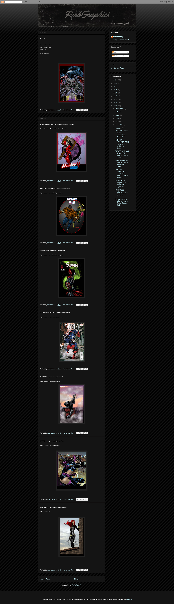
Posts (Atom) (76, 585)
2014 (116, 102)
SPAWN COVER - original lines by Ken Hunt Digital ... (121, 163)
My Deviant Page (117, 68)
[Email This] (77, 110)
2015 (116, 99)
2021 (116, 86)
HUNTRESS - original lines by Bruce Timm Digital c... (121, 193)
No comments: (68, 110)
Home (76, 579)
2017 (116, 96)
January (119, 128)
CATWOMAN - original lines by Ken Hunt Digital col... (121, 184)
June (118, 115)
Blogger (129, 599)
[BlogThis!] (80, 110)
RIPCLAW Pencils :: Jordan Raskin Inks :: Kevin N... (121, 134)
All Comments (119, 56)
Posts (116, 52)
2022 (116, 83)
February (119, 125)
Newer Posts (45, 579)
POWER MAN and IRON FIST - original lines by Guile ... (122, 154)
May (117, 118)
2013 (116, 106)
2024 (116, 80)
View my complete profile (120, 40)
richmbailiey (118, 37)
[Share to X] (82, 110)
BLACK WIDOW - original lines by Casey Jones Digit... (121, 202)
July (117, 112)
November (120, 109)
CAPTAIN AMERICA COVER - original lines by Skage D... (121, 173)
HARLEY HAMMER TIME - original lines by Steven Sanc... (122, 144)
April (117, 121)
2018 (116, 93)
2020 (116, 90)
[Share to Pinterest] (86, 110)
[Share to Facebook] (84, 110)
